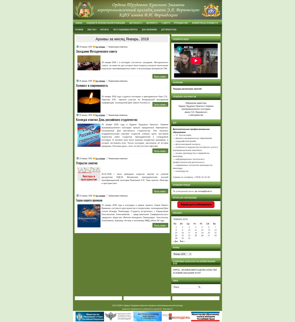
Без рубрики (100, 46)
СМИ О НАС (92, 29)
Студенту (166, 22)
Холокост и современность (92, 85)
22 (176, 235)
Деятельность (136, 22)
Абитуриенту (152, 22)
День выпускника (149, 29)
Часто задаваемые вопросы (125, 29)
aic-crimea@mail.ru (203, 191)
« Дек (175, 241)
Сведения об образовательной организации (106, 23)
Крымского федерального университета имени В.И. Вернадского (147, 309)
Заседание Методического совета (96, 51)
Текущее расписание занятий (187, 88)
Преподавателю (181, 22)
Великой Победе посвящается (205, 23)
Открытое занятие (87, 163)
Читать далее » (160, 76)
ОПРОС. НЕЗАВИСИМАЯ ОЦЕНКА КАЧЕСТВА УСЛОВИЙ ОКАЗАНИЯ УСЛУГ (195, 271)
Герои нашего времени (89, 200)
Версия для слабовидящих (196, 204)
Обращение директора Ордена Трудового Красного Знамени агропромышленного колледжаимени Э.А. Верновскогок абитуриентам (196, 108)
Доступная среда (168, 29)
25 (196, 235)
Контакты (104, 29)
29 (176, 238)
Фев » (182, 241)
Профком (79, 29)
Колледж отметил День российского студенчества (106, 119)
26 (202, 235)
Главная (78, 23)
